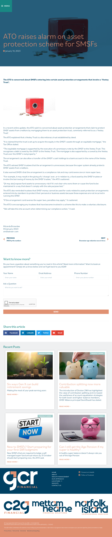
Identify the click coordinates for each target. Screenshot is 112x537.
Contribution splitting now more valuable (80, 385)
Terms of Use (15, 531)
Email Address (45, 273)
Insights (55, 483)
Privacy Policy (8, 531)
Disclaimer (23, 531)
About (54, 474)
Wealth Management (60, 477)
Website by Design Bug (33, 531)
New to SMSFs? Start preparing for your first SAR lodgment (29, 448)
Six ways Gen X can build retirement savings (22, 385)
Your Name (8, 273)
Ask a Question (9, 283)
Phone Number (81, 273)
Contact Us (56, 485)
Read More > (12, 394)
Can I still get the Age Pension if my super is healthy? (81, 448)
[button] (11, 332)
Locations (56, 481)
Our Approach (58, 479)
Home (54, 472)
